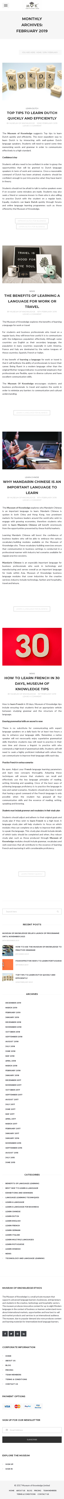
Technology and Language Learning (24, 1258)
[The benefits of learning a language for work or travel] (32, 264)
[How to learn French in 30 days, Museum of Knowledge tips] (32, 647)
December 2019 (13, 1003)
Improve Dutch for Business (32, 221)
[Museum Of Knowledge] (32, 5)
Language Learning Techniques (22, 1197)
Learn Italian (12, 1235)
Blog (8, 1365)
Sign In (9, 1469)
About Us (10, 1361)
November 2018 (13, 1027)
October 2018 (12, 1032)
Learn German (12, 1230)
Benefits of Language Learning (22, 1183)
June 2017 (10, 1109)
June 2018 (10, 1051)
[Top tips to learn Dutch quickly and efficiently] (32, 81)
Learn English (13, 1221)
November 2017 (13, 1085)
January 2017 (12, 1133)
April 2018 (10, 1061)
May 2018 (9, 1056)
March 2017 (11, 1124)
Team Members (13, 1375)
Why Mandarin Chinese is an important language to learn (32, 487)
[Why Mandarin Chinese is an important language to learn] (32, 450)
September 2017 (13, 1095)
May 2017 (9, 1114)
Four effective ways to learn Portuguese (39, 961)
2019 (44, 52)
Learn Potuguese (14, 1244)
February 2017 (13, 1128)
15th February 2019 (47, 311)
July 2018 (10, 1046)
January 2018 (12, 1075)
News (32, 291)
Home (38, 52)
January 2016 (12, 1138)
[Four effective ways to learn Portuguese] (7, 964)
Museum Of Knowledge (22, 123)
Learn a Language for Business (32, 413)
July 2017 (10, 1104)
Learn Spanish (13, 1249)
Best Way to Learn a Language (21, 1188)
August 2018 (11, 1041)
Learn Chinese (32, 477)
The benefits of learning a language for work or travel (32, 301)
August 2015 (11, 1153)
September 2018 (13, 1037)
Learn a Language (14, 1202)
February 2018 (13, 1070)
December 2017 (13, 1080)
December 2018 (13, 1022)
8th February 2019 (47, 497)
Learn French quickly (32, 874)
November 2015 (13, 1143)
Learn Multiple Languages (19, 1240)
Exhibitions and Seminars (19, 1193)
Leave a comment (32, 125)
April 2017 (10, 1119)
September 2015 (13, 1148)
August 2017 (11, 1099)
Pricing (9, 1370)
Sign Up (9, 1464)
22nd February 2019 (47, 123)
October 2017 (12, 1090)
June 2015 (10, 1162)
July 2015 (10, 1157)
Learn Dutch (32, 108)
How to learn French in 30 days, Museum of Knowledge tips (32, 683)
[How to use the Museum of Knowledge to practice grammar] (7, 950)
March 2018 (11, 1066)
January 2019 (12, 1017)
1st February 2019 (47, 694)
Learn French (12, 1225)
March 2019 (11, 1008)
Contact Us (11, 1384)
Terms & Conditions (16, 1379)
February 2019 (13, 1012)
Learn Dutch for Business (32, 227)
